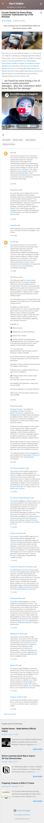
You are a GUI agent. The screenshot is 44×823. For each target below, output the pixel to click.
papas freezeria (15, 413)
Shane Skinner (31, 68)
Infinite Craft (14, 208)
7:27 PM (13, 219)
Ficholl (12, 242)
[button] (41, 13)
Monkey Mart (23, 173)
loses (4, 63)
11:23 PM (13, 492)
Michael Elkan (26, 814)
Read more (37, 749)
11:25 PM (13, 561)
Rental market (18, 140)
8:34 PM (13, 400)
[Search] (41, 4)
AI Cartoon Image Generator (20, 498)
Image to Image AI (16, 697)
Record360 (29, 58)
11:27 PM (13, 691)
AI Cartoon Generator (17, 468)
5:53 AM (13, 271)
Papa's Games (24, 262)
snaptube (13, 225)
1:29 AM (13, 709)
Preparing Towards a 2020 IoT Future (18, 783)
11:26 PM (13, 592)
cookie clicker (30, 280)
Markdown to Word (17, 634)
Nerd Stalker (16, 3)
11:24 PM (13, 527)
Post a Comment (10, 714)
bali (11, 153)
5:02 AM (13, 462)
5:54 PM (13, 184)
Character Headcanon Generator (21, 567)
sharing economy (9, 144)
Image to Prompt (16, 533)
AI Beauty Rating (16, 598)
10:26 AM (13, 236)
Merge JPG (14, 665)
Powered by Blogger (23, 811)
